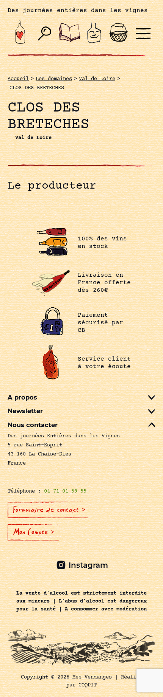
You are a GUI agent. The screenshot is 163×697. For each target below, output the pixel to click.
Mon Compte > (33, 532)
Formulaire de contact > (49, 509)
